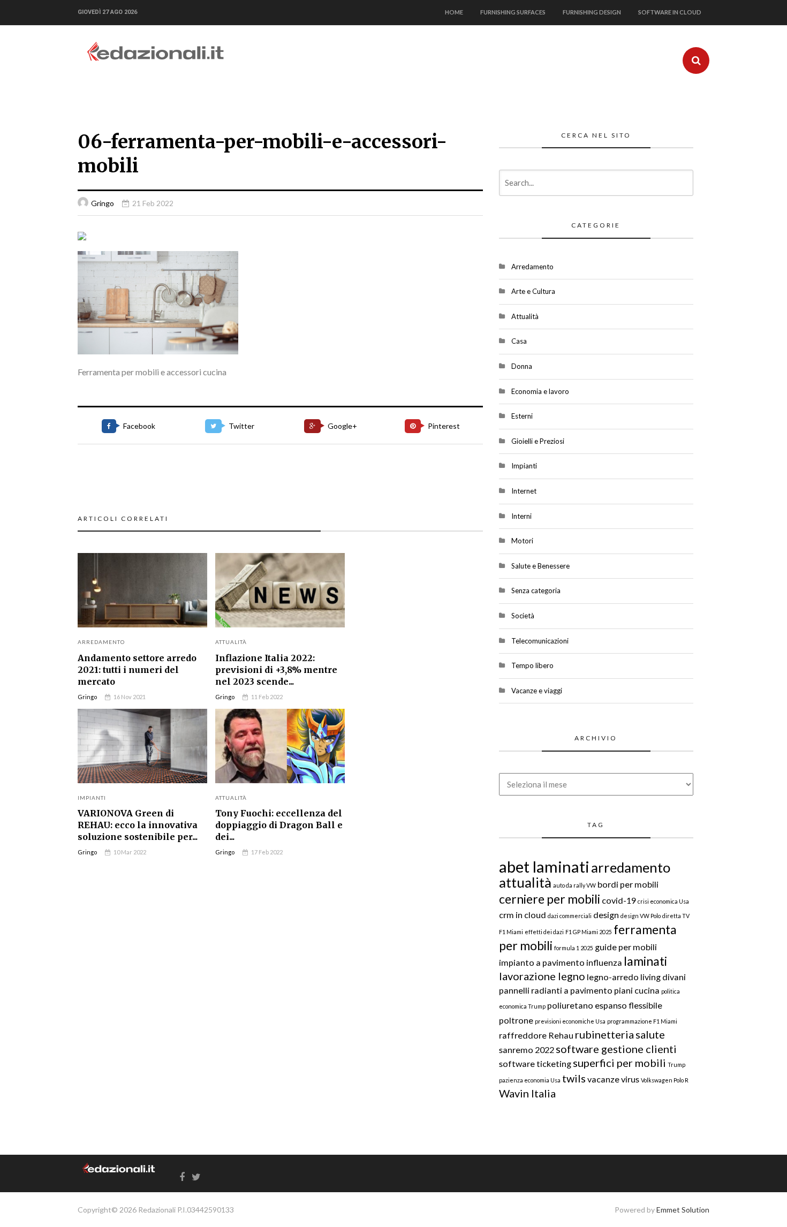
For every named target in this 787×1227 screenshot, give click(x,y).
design (606, 915)
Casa (519, 341)
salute (650, 1034)
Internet (523, 491)
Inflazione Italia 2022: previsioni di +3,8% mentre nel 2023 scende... (276, 670)
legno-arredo (613, 977)
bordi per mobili (628, 884)
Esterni (522, 416)
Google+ (342, 425)
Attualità (231, 642)
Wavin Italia (527, 1093)
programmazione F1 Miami (642, 1021)
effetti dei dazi (544, 931)
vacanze (603, 1079)
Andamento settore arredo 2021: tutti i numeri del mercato (137, 670)
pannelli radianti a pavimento (555, 990)
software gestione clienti (616, 1048)
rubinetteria (604, 1034)
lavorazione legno (542, 976)
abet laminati (544, 866)
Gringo (102, 203)
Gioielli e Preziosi (537, 441)
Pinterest (444, 425)
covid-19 (619, 900)
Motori (522, 540)
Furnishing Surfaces (513, 12)
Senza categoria (536, 590)
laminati (645, 960)
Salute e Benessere (540, 566)
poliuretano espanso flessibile (604, 1005)
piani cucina (637, 990)
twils (574, 1078)
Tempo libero (532, 665)
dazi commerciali (570, 915)
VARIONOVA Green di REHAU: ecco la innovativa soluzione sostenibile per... (138, 825)
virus (630, 1079)
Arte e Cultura (533, 291)
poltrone (516, 1020)
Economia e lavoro (540, 391)
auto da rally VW (574, 885)
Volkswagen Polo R (664, 1080)
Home (454, 12)
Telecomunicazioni (540, 641)
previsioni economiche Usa (570, 1021)
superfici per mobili (619, 1062)
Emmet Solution (682, 1209)
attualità (525, 882)
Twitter (241, 425)
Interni (521, 516)
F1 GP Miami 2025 (588, 931)
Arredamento (101, 642)
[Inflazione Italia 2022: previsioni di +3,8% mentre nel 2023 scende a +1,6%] (280, 590)
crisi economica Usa (663, 901)
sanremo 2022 (526, 1049)
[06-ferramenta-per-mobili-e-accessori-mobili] (280, 236)
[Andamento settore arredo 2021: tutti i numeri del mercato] (142, 590)
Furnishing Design (592, 12)
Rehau (560, 1035)
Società (522, 615)
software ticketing (535, 1063)
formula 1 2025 (573, 947)
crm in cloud (522, 915)
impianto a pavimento (542, 962)
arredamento (630, 867)
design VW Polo (640, 915)
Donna (521, 366)
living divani (663, 977)
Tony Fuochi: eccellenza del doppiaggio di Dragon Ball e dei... (279, 825)
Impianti (92, 797)
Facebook (139, 425)
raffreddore (523, 1035)
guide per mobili (626, 947)
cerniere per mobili (549, 898)
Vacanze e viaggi (536, 690)
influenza (604, 962)
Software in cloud (669, 12)
